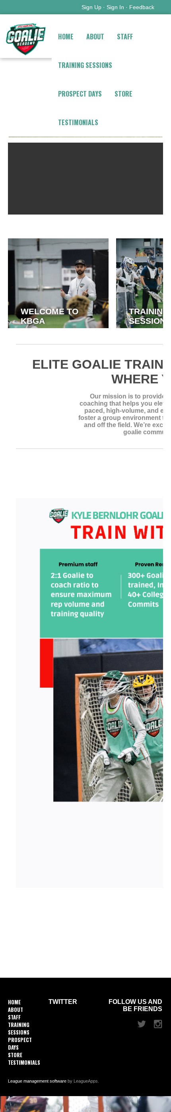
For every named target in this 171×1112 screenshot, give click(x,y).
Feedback (141, 7)
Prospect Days (80, 94)
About (95, 36)
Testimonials (78, 122)
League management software (37, 1081)
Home (66, 36)
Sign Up (91, 7)
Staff (125, 36)
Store (123, 94)
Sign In (115, 7)
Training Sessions (85, 65)
